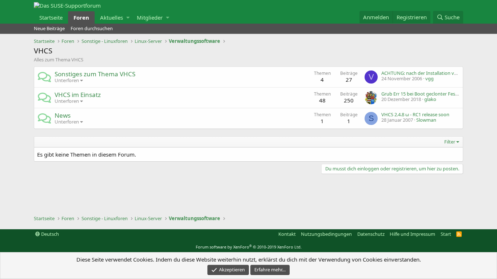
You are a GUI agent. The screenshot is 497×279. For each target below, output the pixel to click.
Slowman (426, 120)
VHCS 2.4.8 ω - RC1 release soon (415, 114)
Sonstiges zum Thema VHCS (95, 74)
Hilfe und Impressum (412, 234)
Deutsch (49, 234)
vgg (429, 78)
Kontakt (287, 234)
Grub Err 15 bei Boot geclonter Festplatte (425, 93)
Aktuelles (111, 17)
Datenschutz (371, 234)
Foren (81, 17)
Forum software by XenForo (249, 247)
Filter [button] (449, 142)
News (63, 115)
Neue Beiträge (49, 28)
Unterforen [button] (67, 80)
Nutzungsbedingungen (326, 234)
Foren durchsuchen (92, 28)
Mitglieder (150, 17)
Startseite (51, 17)
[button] (127, 17)
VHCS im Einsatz (78, 94)
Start (446, 234)
